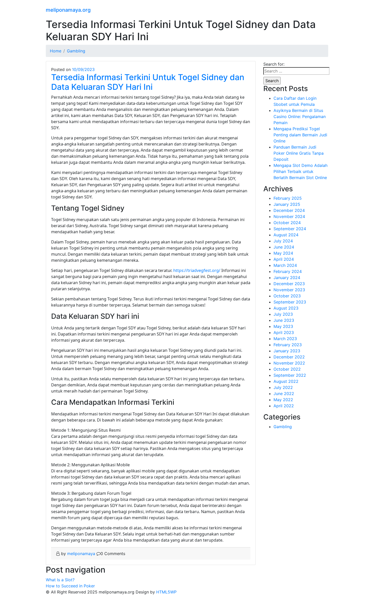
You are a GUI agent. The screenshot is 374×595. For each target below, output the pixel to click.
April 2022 (284, 405)
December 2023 (289, 283)
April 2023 (284, 332)
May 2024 (283, 253)
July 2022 (283, 387)
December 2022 (289, 356)
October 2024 (287, 222)
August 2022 (286, 381)
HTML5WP (166, 591)
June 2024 (284, 247)
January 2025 (287, 204)
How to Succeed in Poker (70, 585)
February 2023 (288, 344)
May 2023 (283, 326)
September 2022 (290, 375)
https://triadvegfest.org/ (196, 270)
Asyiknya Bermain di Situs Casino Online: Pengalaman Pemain (300, 116)
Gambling (283, 426)
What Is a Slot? (60, 579)
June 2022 (284, 393)
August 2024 (286, 234)
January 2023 (287, 350)
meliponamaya (81, 553)
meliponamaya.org (68, 10)
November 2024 (289, 216)
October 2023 (287, 295)
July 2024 (283, 240)
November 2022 (289, 363)
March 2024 (285, 265)
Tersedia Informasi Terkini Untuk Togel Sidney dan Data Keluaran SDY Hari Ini (147, 82)
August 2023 (286, 308)
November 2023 (289, 289)
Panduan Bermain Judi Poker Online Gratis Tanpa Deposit (299, 153)
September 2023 (290, 301)
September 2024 (290, 228)
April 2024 (284, 259)
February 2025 (288, 198)
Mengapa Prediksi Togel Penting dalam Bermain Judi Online (300, 134)
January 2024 (287, 277)
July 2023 (283, 314)
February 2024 (288, 271)
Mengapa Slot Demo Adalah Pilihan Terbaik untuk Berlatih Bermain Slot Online (300, 171)
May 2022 (283, 399)
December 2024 (289, 210)
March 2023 (285, 338)
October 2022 (287, 369)
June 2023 (284, 320)
